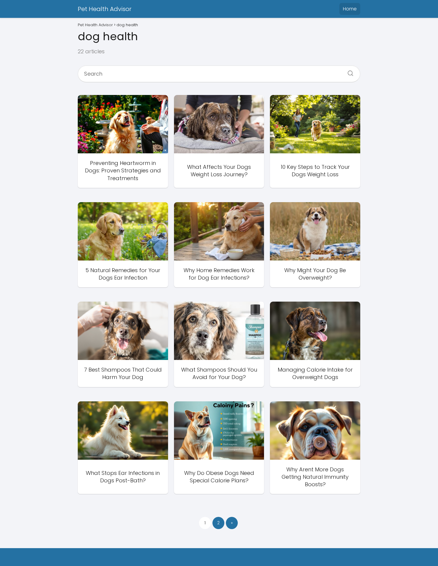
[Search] (348, 71)
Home (350, 8)
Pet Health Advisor (104, 9)
